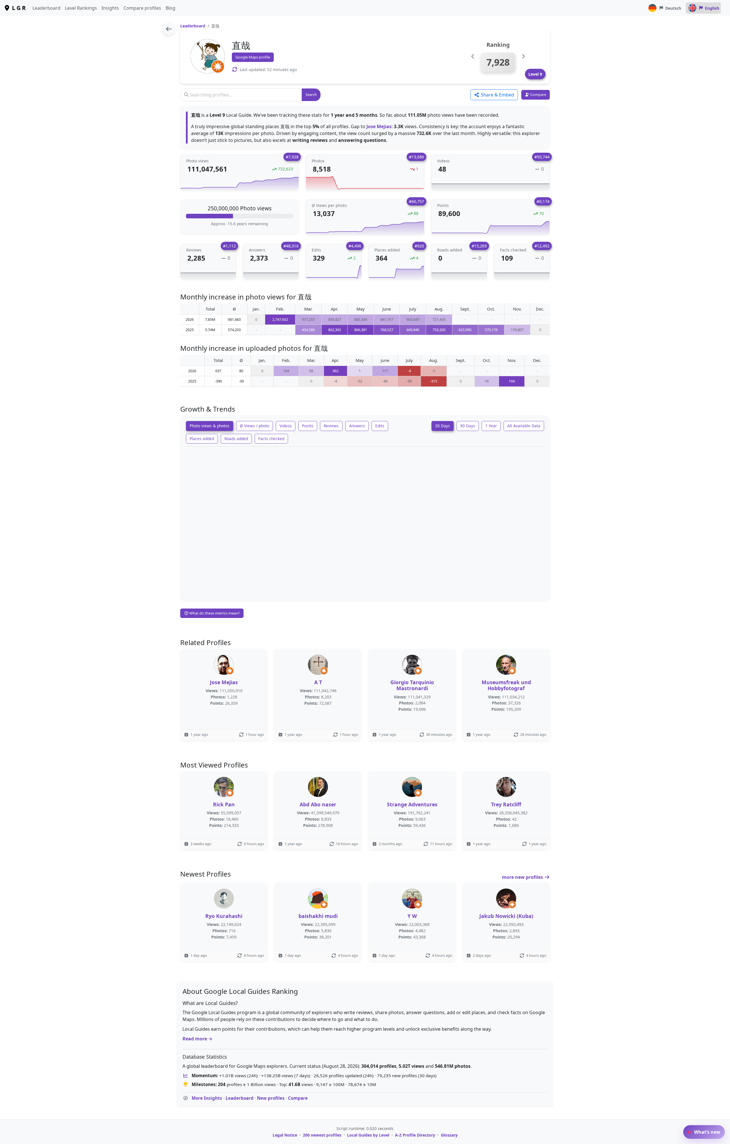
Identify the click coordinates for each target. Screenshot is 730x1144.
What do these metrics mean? (214, 613)
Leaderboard (46, 8)
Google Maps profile (253, 57)
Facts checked (271, 438)
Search (311, 94)
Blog (170, 8)
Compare (298, 1098)
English (712, 8)
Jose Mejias (379, 126)
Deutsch (673, 8)
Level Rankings (81, 8)
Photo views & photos (210, 425)
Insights (110, 8)
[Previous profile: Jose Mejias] (473, 56)
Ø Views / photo (254, 425)
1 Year (491, 425)
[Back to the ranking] (169, 29)
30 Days (442, 425)
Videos (285, 425)
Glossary (449, 1135)
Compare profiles (142, 8)
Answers (357, 425)
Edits (379, 425)
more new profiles (523, 877)
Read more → (197, 1039)
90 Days (467, 425)
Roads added (236, 438)
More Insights (207, 1098)
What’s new (706, 1132)
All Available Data (523, 425)
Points (307, 425)
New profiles (271, 1098)
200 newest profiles (322, 1135)
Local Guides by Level (368, 1135)
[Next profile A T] (523, 56)
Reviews (331, 425)
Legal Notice (285, 1135)
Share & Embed (497, 95)
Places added (202, 438)
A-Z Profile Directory (415, 1135)
